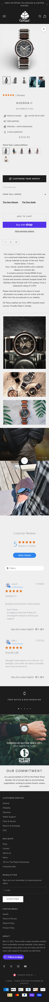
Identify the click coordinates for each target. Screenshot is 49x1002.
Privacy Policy (8, 928)
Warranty (7, 812)
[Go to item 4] (41, 82)
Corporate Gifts (9, 866)
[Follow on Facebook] (4, 966)
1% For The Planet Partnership (16, 862)
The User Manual (10, 202)
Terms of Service (10, 918)
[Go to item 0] (6, 80)
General (6, 803)
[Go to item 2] (24, 80)
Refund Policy (8, 923)
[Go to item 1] (15, 80)
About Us (7, 853)
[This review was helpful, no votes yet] (36, 629)
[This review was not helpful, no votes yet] (41, 629)
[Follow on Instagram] (18, 966)
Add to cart (24, 216)
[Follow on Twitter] (11, 966)
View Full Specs (12, 194)
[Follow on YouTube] (25, 966)
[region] (24, 444)
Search (5, 914)
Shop (5, 844)
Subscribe (13, 899)
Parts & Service (9, 821)
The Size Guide (29, 202)
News (5, 857)
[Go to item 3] (32, 82)
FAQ (5, 830)
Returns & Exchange (11, 826)
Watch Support (9, 817)
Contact (6, 848)
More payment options (24, 231)
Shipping (6, 807)
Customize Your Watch (26, 178)
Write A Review (24, 555)
